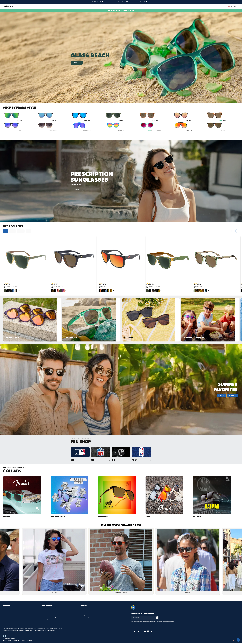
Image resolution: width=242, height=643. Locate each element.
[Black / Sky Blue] (105, 290)
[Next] (237, 231)
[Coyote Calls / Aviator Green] (5, 290)
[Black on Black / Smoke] (7, 290)
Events (43, 621)
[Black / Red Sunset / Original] (121, 259)
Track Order (83, 611)
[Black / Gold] (108, 290)
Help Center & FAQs (85, 609)
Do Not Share (23, 640)
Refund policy (5, 640)
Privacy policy (9, 640)
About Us (5, 609)
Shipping (83, 615)
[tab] (5, 231)
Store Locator (84, 621)
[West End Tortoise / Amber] (52, 290)
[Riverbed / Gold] (111, 290)
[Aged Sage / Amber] (195, 290)
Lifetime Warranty (85, 617)
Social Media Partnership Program (49, 617)
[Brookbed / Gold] (200, 290)
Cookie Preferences (29, 640)
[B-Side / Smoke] (16, 290)
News (4, 613)
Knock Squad (45, 615)
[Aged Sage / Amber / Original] (216, 259)
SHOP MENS (221, 395)
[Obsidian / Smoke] (10, 290)
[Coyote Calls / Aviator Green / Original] (26, 259)
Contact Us (83, 619)
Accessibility (19, 640)
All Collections (6, 619)
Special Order (45, 613)
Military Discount (7, 615)
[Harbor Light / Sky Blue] (13, 290)
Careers (44, 609)
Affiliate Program (46, 619)
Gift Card (5, 617)
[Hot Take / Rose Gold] (58, 290)
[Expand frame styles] (121, 134)
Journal (4, 611)
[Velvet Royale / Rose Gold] (63, 290)
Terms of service (14, 640)
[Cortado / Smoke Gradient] (153, 290)
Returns (82, 613)
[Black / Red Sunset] (100, 290)
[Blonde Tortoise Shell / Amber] (203, 290)
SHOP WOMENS (232, 395)
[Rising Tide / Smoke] (206, 290)
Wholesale (44, 611)
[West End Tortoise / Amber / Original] (73, 259)
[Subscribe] (157, 617)
